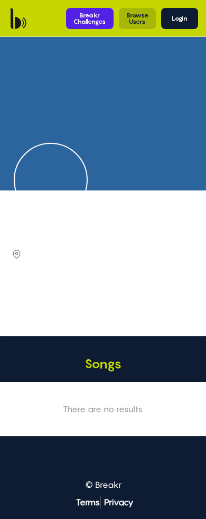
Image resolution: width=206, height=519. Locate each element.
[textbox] (102, 302)
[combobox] (101, 303)
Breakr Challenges (89, 18)
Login (180, 18)
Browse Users (137, 18)
